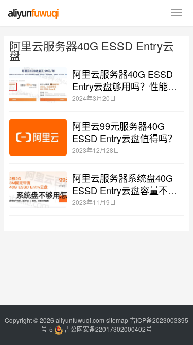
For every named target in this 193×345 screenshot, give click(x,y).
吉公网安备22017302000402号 (107, 328)
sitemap (117, 320)
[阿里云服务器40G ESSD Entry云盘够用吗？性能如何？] (38, 85)
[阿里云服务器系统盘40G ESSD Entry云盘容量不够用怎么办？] (38, 189)
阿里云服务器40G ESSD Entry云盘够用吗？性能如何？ (124, 79)
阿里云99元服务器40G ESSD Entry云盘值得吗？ (124, 131)
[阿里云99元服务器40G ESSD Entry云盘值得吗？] (38, 137)
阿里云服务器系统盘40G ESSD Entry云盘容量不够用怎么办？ (124, 183)
